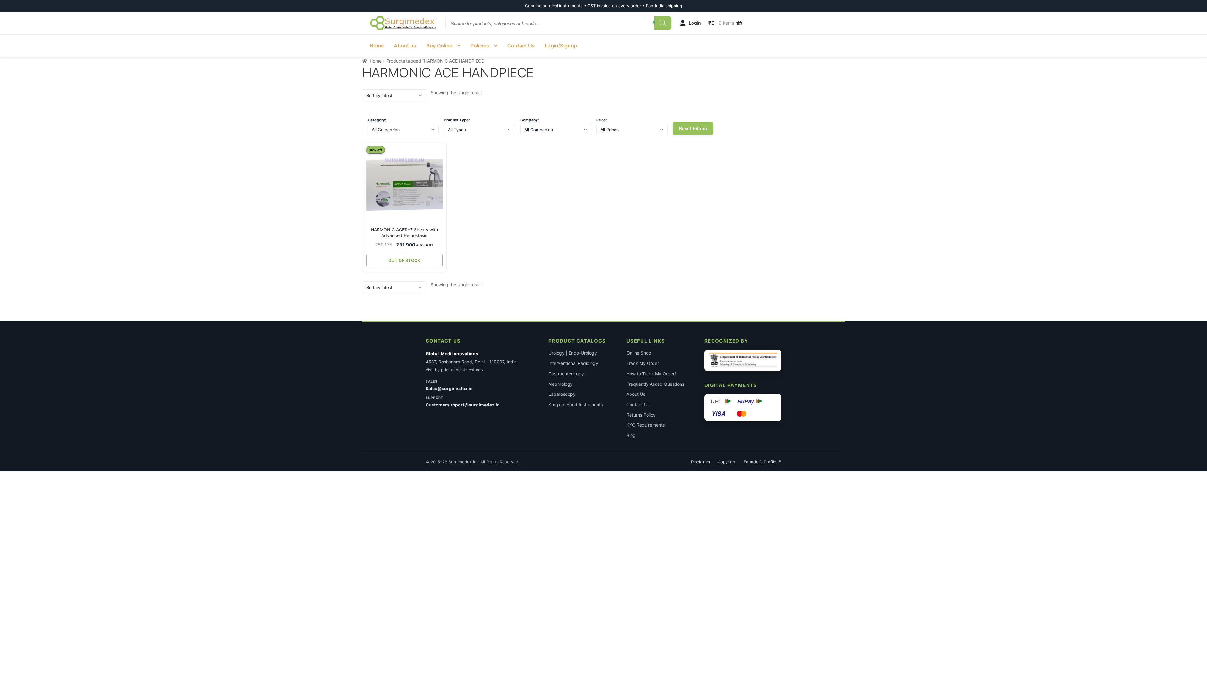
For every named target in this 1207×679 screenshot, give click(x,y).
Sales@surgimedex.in (449, 388)
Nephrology (560, 384)
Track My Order (642, 363)
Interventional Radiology (573, 363)
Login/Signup (561, 45)
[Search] (662, 23)
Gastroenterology (566, 373)
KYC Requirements (645, 425)
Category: (377, 120)
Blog (631, 435)
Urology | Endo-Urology (572, 353)
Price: (601, 120)
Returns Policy (641, 414)
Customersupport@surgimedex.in (463, 404)
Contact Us (521, 45)
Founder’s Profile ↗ (762, 461)
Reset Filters (693, 128)
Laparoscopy (562, 394)
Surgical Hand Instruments (575, 404)
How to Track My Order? (651, 373)
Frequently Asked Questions (655, 384)
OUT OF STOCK (404, 260)
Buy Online (439, 45)
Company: (529, 120)
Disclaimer (701, 461)
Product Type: (457, 120)
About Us (635, 394)
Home (377, 45)
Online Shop (638, 353)
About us (405, 45)
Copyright (727, 461)
